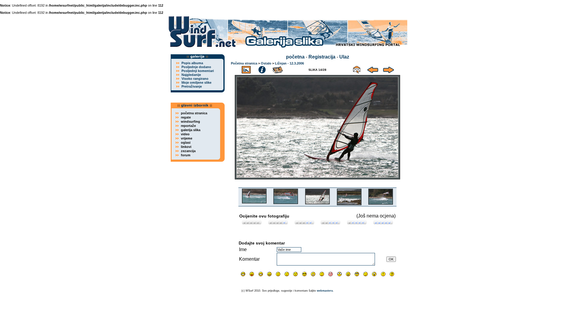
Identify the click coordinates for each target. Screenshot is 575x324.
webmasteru (325, 290)
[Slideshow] (278, 68)
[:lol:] (243, 274)
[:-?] (322, 274)
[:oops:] (330, 274)
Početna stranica (244, 63)
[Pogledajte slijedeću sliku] (388, 68)
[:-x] (348, 274)
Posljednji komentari (197, 71)
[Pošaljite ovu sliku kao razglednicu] (356, 68)
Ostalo (266, 63)
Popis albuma (192, 63)
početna (295, 56)
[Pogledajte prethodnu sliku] (373, 68)
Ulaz (344, 56)
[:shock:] (339, 274)
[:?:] (392, 274)
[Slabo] (278, 222)
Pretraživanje (191, 86)
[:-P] (251, 274)
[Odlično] (357, 222)
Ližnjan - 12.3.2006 (289, 63)
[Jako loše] (251, 222)
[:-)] (269, 274)
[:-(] (287, 274)
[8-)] (304, 274)
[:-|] (278, 274)
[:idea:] (374, 274)
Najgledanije (191, 74)
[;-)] (365, 274)
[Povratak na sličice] (246, 68)
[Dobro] (330, 222)
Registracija (321, 56)
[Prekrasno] (383, 222)
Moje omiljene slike (196, 82)
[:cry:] (295, 274)
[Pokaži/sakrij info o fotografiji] (262, 68)
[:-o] (313, 274)
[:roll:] (357, 274)
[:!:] (383, 274)
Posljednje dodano (196, 67)
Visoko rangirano (194, 78)
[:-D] (260, 274)
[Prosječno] (304, 222)
